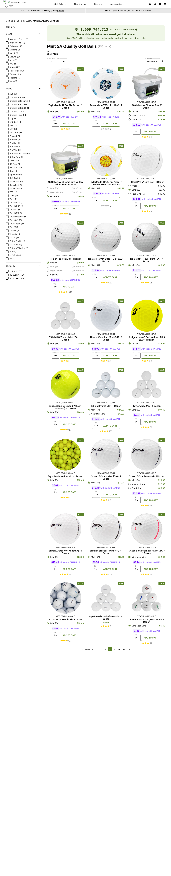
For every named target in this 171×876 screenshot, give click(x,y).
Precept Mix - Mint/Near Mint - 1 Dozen (146, 620)
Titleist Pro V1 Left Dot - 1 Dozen (146, 182)
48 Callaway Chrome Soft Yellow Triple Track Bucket (65, 183)
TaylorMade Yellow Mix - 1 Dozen (65, 476)
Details (61, 11)
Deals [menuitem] (97, 4)
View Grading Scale (65, 102)
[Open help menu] (159, 4)
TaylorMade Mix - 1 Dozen (147, 406)
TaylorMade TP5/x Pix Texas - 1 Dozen (65, 106)
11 (119, 649)
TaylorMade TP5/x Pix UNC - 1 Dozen (106, 106)
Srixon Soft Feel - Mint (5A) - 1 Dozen (106, 551)
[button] (23, 33)
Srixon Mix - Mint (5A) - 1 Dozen (65, 619)
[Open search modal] (154, 4)
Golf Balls (10, 21)
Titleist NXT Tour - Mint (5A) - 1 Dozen (146, 260)
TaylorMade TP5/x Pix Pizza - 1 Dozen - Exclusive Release (106, 183)
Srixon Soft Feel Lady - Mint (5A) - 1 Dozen (146, 551)
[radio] (65, 111)
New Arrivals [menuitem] (80, 4)
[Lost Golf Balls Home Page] (18, 4)
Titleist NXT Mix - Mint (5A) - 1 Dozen (65, 338)
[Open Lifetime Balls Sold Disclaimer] (136, 29)
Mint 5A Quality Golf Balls (46, 21)
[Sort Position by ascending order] (162, 61)
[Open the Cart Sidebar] (164, 4)
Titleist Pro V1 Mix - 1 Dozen (106, 406)
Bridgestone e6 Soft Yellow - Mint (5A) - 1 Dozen (146, 338)
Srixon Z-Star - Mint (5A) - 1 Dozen (106, 477)
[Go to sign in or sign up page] (149, 4)
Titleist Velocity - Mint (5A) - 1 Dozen (106, 338)
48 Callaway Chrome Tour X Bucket (147, 106)
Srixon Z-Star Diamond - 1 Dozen (146, 476)
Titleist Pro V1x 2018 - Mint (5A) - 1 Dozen (106, 260)
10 (114, 649)
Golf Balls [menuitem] (58, 4)
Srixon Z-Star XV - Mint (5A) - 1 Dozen (65, 551)
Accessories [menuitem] (116, 4)
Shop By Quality (24, 21)
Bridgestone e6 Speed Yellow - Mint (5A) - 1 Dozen (65, 407)
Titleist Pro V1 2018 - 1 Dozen (65, 259)
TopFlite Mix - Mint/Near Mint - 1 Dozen (106, 617)
